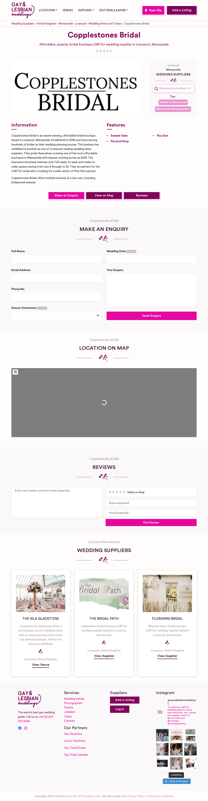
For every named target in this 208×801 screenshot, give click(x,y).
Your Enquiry (115, 270)
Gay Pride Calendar (76, 754)
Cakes (68, 716)
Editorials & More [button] (112, 10)
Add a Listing (181, 10)
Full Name (18, 251)
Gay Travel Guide (74, 747)
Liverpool (153, 10)
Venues (68, 10)
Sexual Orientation (28, 308)
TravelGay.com (91, 796)
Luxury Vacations (74, 740)
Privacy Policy (135, 796)
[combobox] (173, 88)
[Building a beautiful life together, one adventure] (190, 749)
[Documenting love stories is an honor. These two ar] (162, 735)
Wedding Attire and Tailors (105, 23)
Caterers (69, 720)
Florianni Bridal (167, 618)
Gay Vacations (73, 733)
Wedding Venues (74, 698)
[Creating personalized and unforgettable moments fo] (176, 749)
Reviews (142, 195)
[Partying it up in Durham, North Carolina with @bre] (176, 763)
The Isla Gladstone (40, 618)
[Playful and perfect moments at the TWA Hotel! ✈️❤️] (190, 735)
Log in (119, 709)
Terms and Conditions (160, 796)
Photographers (73, 703)
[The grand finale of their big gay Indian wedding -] (162, 763)
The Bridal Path (104, 618)
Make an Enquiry (66, 195)
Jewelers (69, 712)
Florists (68, 707)
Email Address (21, 270)
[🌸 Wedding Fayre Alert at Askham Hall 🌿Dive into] (176, 735)
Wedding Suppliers (22, 23)
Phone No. (18, 289)
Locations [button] (47, 10)
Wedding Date (121, 251)
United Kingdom (46, 23)
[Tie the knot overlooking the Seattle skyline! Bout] (190, 763)
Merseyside (65, 23)
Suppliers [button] (85, 10)
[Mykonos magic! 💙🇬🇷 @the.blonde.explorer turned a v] (162, 749)
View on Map (104, 195)
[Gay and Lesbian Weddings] (22, 9)
